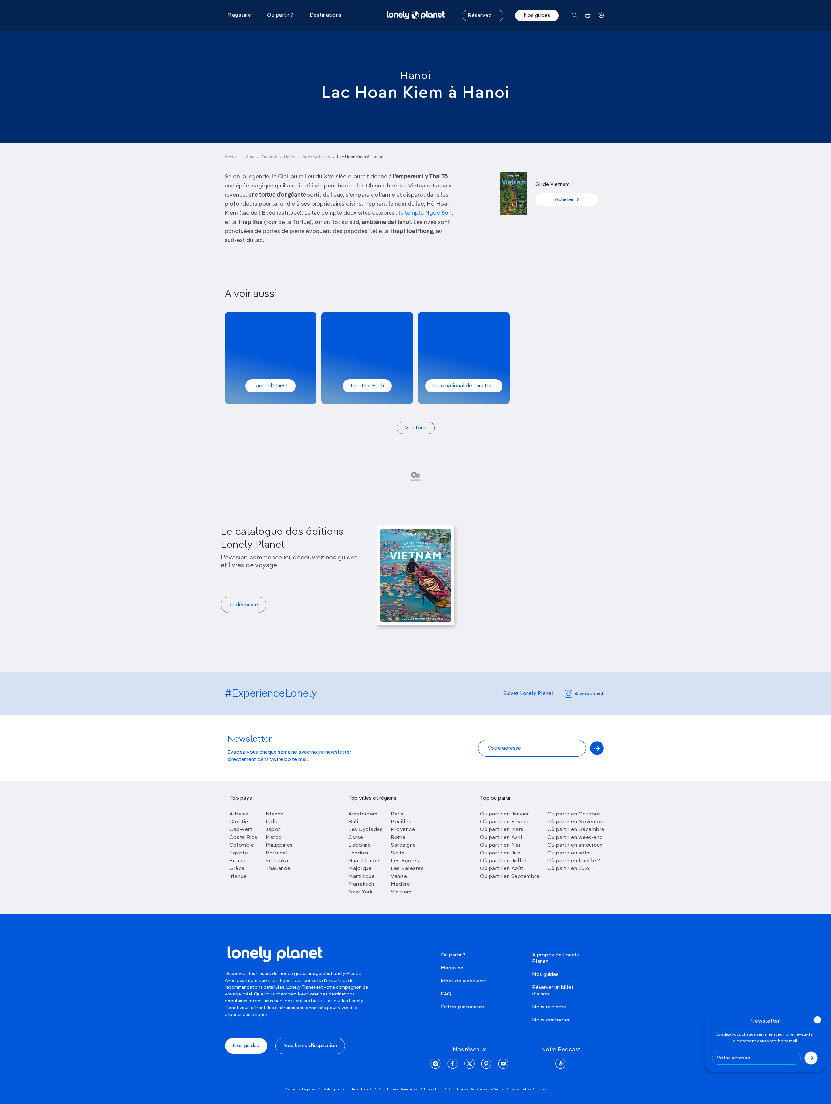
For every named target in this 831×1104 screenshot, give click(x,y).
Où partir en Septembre (509, 876)
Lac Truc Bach (367, 386)
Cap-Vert (240, 829)
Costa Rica (243, 837)
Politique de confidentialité (348, 1089)
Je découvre (243, 605)
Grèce (237, 868)
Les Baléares (407, 868)
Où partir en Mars (502, 829)
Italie (272, 822)
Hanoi (415, 76)
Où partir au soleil (569, 853)
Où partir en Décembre (575, 829)
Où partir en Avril (501, 837)
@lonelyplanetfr (590, 694)
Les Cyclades (365, 829)
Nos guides (537, 15)
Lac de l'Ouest (270, 386)
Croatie (238, 822)
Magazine (452, 968)
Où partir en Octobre (573, 814)
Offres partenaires (463, 1007)
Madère (400, 884)
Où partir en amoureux (574, 845)
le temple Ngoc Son (425, 213)
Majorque (360, 868)
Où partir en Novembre (576, 822)
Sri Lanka (277, 861)
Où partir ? (453, 955)
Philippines (279, 845)
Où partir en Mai (500, 845)
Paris (397, 814)
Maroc (274, 837)
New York (360, 892)
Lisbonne (359, 845)
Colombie (241, 845)
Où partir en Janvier (504, 814)
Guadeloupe (363, 861)
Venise (399, 876)
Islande (275, 814)
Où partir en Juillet (503, 861)
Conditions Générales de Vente (476, 1089)
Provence (403, 829)
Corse (355, 837)
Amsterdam (363, 814)
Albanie (239, 814)
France (238, 861)
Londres (358, 853)
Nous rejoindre (549, 1007)
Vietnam (269, 157)
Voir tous (415, 427)
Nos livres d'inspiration (310, 1045)
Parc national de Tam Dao (464, 386)
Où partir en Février (504, 822)
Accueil (232, 157)
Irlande (238, 876)
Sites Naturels (316, 157)
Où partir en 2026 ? (571, 868)
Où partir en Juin (500, 853)
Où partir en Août (502, 868)
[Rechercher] (574, 15)
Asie (250, 157)
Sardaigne (403, 845)
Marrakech (361, 884)
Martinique (361, 876)
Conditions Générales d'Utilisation (410, 1089)
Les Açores (405, 861)
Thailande (278, 868)
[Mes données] (601, 15)
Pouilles (401, 822)
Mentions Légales (300, 1089)
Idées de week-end (463, 981)
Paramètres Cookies (529, 1089)
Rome (398, 837)
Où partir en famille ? (573, 861)
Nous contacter (551, 1020)
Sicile (397, 853)
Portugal (277, 853)
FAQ (446, 994)
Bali (353, 822)
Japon (273, 829)
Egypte (238, 853)
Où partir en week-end (575, 837)
